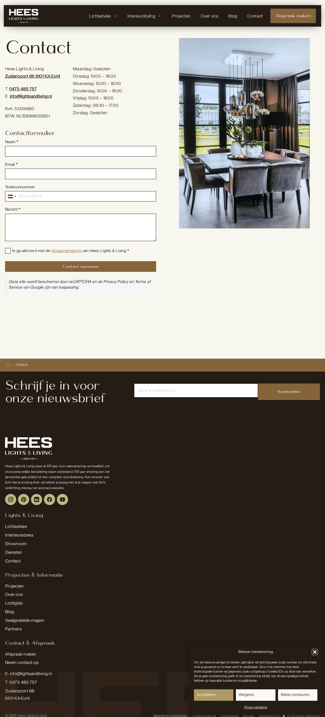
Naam (12, 141)
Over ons (14, 594)
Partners (13, 628)
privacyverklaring (67, 250)
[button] (314, 652)
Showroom (16, 543)
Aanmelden (288, 391)
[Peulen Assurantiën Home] (28, 448)
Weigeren (246, 694)
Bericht (12, 209)
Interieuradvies (19, 535)
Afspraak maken (20, 654)
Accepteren (206, 694)
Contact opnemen (80, 266)
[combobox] (12, 196)
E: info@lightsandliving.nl (28, 673)
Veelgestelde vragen (24, 620)
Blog (9, 611)
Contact (13, 560)
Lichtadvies (16, 526)
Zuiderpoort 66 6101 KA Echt (32, 76)
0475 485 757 (23, 88)
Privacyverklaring (255, 707)
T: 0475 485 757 (21, 682)
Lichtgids (14, 603)
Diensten (13, 552)
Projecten (14, 586)
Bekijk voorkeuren (295, 694)
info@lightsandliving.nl (31, 96)
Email (11, 164)
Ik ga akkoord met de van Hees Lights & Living (70, 250)
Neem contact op (22, 662)
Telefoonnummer (20, 187)
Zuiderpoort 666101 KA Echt (20, 694)
